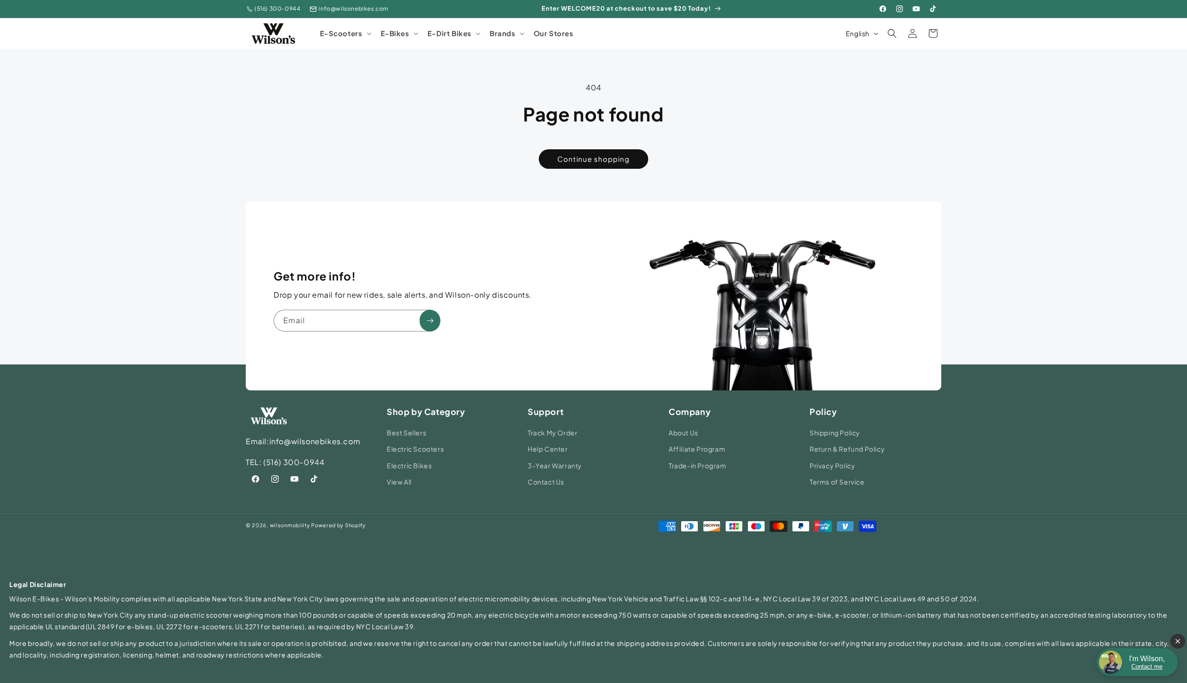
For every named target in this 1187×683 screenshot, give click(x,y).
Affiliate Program (697, 449)
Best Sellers (406, 432)
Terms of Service (837, 482)
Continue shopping (593, 158)
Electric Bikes (409, 465)
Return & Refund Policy (847, 449)
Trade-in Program (698, 465)
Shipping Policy (835, 432)
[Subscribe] (430, 321)
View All (399, 482)
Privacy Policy (832, 465)
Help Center (548, 449)
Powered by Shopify (338, 525)
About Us (683, 432)
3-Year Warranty (555, 465)
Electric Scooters (415, 449)
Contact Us (546, 482)
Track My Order (552, 432)
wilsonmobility (290, 525)
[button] (344, 33)
